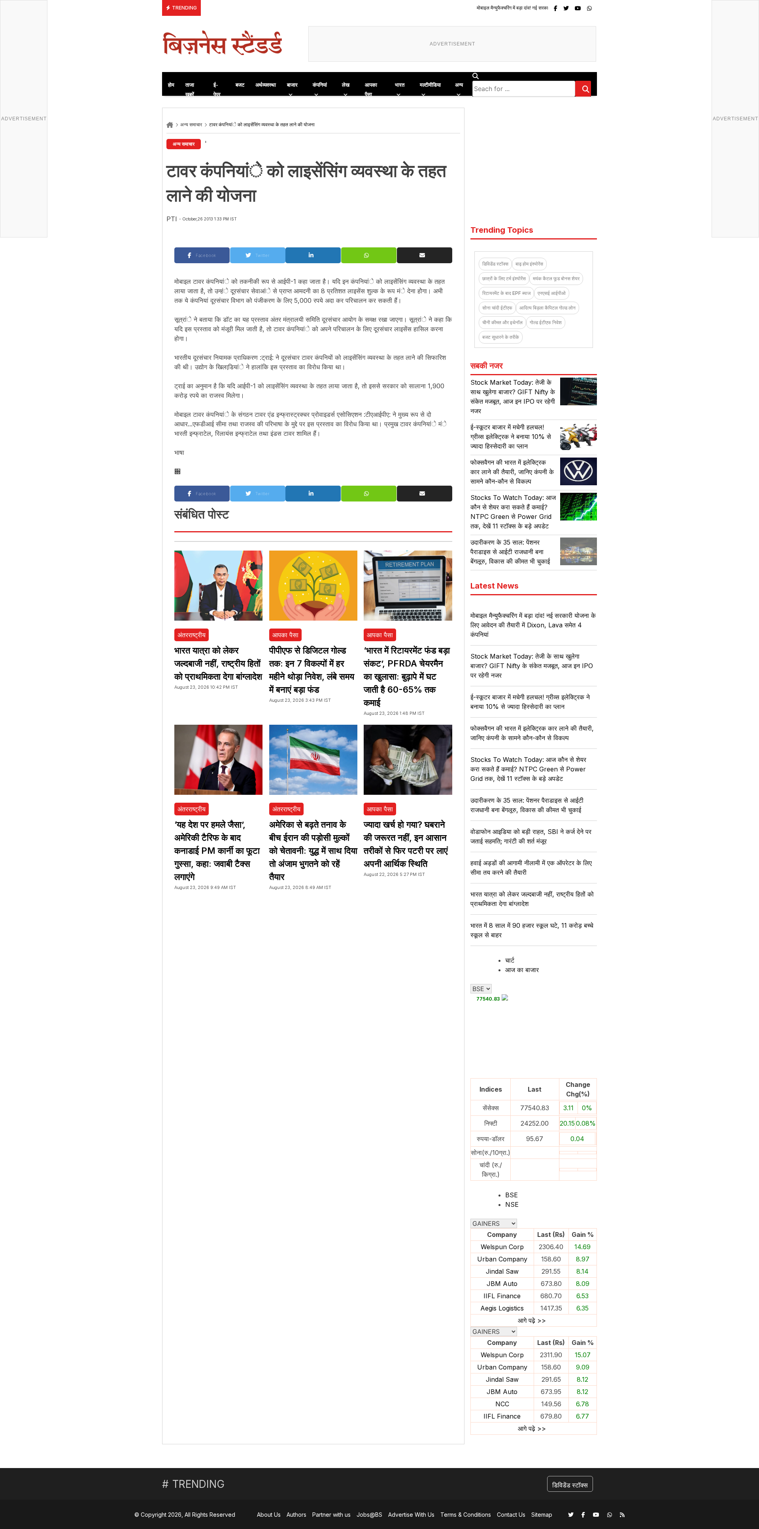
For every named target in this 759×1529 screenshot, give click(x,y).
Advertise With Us (411, 1514)
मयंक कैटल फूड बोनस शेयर (556, 278)
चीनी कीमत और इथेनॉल (502, 322)
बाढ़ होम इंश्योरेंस (529, 264)
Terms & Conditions (465, 1514)
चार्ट (509, 960)
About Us (269, 1514)
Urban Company (502, 1259)
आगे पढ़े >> (532, 1320)
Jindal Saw (502, 1271)
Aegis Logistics (502, 1308)
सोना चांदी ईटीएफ (497, 308)
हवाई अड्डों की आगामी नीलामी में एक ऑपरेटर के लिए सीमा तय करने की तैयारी (531, 867)
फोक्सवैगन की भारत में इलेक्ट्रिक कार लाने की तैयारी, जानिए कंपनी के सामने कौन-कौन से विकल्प (512, 471)
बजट (240, 85)
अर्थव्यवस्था (265, 85)
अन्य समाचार (191, 124)
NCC (502, 1404)
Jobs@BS (369, 1514)
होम (171, 85)
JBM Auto (502, 1284)
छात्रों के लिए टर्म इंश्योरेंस (504, 278)
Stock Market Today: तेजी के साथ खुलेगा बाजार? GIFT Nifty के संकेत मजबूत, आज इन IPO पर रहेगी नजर (531, 665)
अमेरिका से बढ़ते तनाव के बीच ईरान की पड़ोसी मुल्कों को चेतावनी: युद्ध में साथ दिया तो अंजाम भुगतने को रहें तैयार (313, 850)
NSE (512, 1204)
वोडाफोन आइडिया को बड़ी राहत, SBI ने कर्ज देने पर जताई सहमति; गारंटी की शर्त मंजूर (530, 836)
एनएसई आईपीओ (552, 293)
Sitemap (541, 1514)
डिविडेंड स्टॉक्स (495, 264)
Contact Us (511, 1514)
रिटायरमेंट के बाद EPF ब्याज (506, 293)
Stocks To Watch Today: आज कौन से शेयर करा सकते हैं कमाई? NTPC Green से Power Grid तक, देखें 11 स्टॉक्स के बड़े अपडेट (528, 769)
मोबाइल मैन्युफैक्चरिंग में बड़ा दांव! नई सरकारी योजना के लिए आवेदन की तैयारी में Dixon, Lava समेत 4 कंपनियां (515, 8)
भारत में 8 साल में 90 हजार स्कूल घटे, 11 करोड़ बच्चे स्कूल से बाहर (531, 930)
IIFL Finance (502, 1296)
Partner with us (331, 1514)
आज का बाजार (522, 970)
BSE (511, 1195)
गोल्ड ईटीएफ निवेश (546, 322)
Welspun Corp (502, 1247)
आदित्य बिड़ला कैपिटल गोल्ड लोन (547, 308)
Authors (296, 1514)
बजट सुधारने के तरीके (500, 337)
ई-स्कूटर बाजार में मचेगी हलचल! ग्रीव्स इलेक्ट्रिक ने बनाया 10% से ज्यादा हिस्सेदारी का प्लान (510, 436)
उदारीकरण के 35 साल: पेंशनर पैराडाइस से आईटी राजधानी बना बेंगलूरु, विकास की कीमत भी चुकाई (510, 551)
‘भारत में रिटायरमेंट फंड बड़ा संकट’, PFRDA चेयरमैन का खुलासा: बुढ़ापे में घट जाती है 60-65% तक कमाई (407, 676)
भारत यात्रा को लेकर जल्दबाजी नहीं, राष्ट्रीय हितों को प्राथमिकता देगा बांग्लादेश (218, 663)
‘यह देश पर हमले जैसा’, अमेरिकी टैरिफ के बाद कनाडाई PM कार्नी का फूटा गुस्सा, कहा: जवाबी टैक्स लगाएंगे (217, 850)
